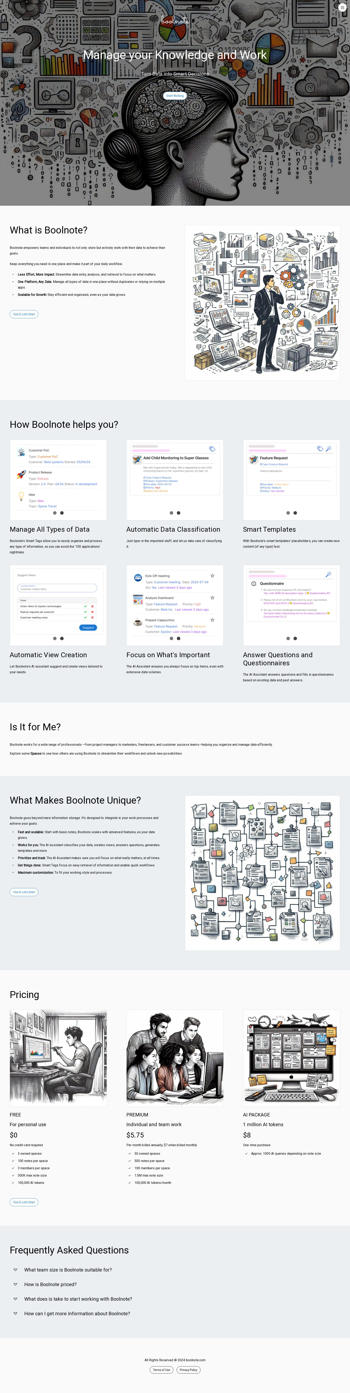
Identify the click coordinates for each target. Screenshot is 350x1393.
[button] (175, 1270)
